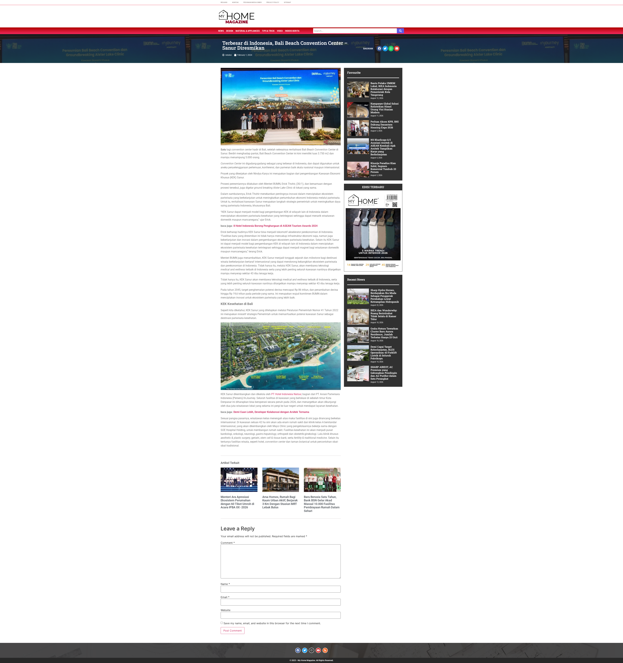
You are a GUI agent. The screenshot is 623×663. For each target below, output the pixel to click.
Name (225, 584)
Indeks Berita (292, 31)
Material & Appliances (248, 31)
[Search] (400, 30)
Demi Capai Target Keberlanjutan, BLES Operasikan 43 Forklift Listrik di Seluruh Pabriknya (384, 352)
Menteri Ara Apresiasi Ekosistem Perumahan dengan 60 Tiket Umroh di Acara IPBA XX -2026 (237, 502)
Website (225, 610)
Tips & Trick (268, 31)
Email (225, 597)
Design (229, 31)
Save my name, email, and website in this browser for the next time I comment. (272, 623)
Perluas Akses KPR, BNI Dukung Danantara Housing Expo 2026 (385, 124)
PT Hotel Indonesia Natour (286, 394)
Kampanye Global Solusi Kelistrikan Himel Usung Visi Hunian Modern (385, 108)
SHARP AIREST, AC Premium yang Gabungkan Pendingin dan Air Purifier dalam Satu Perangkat (384, 372)
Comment (228, 542)
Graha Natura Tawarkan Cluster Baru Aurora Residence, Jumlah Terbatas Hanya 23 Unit (384, 333)
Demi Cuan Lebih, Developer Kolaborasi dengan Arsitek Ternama (271, 412)
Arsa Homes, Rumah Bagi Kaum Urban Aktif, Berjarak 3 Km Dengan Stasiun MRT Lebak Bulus (280, 502)
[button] (379, 48)
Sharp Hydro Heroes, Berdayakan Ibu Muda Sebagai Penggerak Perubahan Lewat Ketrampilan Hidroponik (385, 295)
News (221, 31)
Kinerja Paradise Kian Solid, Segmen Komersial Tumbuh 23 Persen (383, 167)
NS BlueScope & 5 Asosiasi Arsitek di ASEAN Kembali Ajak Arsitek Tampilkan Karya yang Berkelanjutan (383, 147)
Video (280, 31)
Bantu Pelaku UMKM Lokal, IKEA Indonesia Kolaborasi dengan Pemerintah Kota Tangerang (384, 88)
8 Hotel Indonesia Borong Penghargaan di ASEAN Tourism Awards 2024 (275, 225)
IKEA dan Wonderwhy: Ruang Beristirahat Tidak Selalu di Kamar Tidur (384, 315)
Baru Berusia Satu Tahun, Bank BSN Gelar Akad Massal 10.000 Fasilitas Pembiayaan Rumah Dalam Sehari (322, 504)
